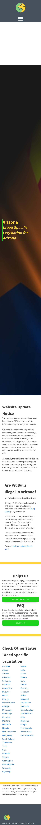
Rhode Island (26, 731)
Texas (4, 746)
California (6, 681)
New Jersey (7, 735)
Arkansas (6, 677)
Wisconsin (6, 768)
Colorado (6, 684)
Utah (4, 750)
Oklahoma (24, 721)
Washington (7, 761)
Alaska (5, 670)
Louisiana (24, 692)
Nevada (5, 728)
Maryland (24, 699)
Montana (6, 721)
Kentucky (24, 688)
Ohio (22, 717)
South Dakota (8, 739)
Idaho (22, 670)
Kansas (23, 684)
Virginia (5, 757)
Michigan (6, 706)
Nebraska (6, 724)
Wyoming (6, 771)
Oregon (23, 724)
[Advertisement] (20, 43)
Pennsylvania (26, 728)
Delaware (6, 692)
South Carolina (26, 735)
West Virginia (8, 764)
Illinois (23, 673)
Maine (23, 695)
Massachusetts (8, 702)
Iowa (22, 681)
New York (24, 706)
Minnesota (7, 710)
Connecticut (7, 688)
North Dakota (26, 713)
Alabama (6, 666)
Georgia (5, 699)
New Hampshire (9, 731)
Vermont (6, 753)
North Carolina (26, 710)
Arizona (5, 673)
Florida (5, 695)
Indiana (23, 677)
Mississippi (7, 713)
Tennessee (7, 742)
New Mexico (25, 702)
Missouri (6, 717)
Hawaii (23, 666)
